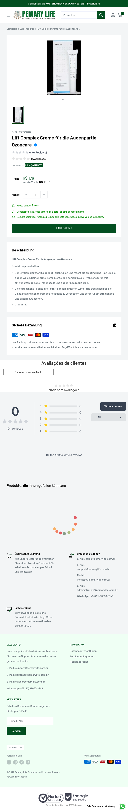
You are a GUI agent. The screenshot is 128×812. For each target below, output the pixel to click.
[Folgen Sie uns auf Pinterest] (21, 762)
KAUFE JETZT (64, 227)
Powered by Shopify (17, 776)
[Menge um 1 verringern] (26, 194)
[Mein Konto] (113, 15)
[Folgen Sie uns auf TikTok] (28, 762)
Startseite (12, 28)
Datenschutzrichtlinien (83, 650)
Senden (16, 730)
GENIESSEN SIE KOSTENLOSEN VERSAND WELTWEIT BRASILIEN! (64, 3)
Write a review (113, 406)
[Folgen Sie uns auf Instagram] (15, 762)
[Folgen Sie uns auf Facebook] (9, 762)
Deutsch (12, 747)
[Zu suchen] (101, 15)
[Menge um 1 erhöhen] (44, 194)
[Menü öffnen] (8, 15)
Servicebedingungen (82, 656)
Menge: (16, 194)
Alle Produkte (27, 28)
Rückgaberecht (79, 661)
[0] (120, 15)
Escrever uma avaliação (28, 372)
